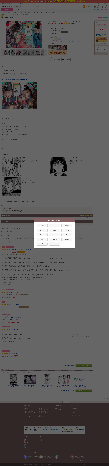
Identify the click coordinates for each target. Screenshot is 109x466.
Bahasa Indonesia (67, 234)
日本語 (42, 225)
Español (67, 230)
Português (54, 239)
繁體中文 (42, 230)
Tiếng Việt (54, 244)
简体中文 (67, 225)
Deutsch (42, 234)
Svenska (67, 239)
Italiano (42, 239)
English (54, 225)
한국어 (54, 230)
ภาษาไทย (42, 244)
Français (54, 234)
